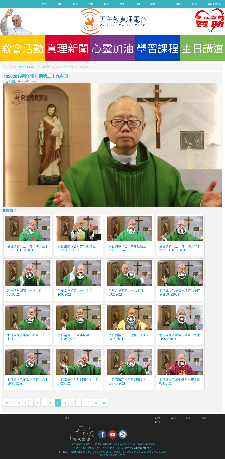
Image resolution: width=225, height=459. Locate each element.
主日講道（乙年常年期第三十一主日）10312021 (78, 248)
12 (51, 402)
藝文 (75, 4)
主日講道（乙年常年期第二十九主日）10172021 (179, 248)
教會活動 (22, 47)
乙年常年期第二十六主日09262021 (125, 292)
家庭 (121, 4)
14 (65, 402)
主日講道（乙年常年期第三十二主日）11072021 (27, 248)
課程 (157, 422)
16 (78, 402)
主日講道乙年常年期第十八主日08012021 (27, 381)
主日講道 (202, 47)
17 (85, 402)
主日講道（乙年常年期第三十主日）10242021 (129, 248)
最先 (7, 402)
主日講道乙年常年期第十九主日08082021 (179, 337)
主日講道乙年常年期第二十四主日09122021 (179, 292)
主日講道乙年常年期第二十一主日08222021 (78, 337)
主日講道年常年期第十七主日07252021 (78, 381)
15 (71, 402)
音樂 (90, 4)
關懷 (157, 418)
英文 (106, 4)
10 (37, 402)
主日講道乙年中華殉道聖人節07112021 (179, 381)
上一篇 (17, 402)
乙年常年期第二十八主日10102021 (24, 292)
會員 (67, 418)
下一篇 (94, 402)
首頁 (44, 4)
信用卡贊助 (213, 4)
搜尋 (178, 4)
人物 (137, 4)
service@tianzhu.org (138, 447)
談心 (173, 418)
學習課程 (157, 47)
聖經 (204, 418)
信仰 (188, 418)
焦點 (59, 4)
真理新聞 (67, 47)
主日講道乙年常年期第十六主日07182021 (129, 381)
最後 (104, 402)
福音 (152, 4)
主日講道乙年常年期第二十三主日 (27, 337)
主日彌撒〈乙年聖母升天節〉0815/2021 (129, 337)
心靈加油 (112, 47)
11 (44, 402)
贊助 (194, 4)
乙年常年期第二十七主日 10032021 (75, 292)
